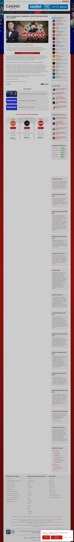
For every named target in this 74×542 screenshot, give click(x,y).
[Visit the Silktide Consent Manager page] (70, 537)
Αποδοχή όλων (46, 537)
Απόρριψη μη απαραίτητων (56, 537)
